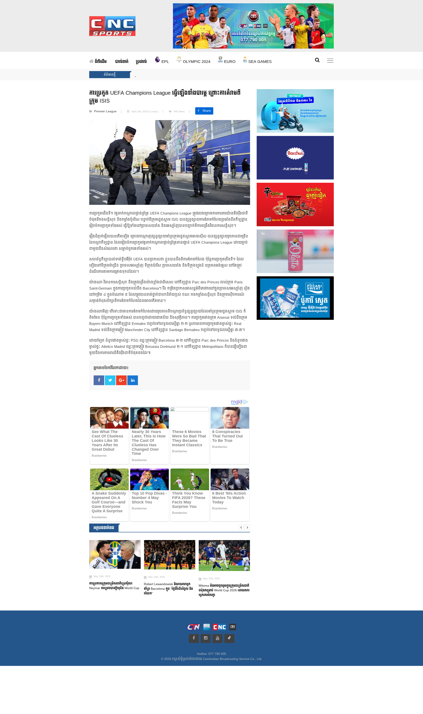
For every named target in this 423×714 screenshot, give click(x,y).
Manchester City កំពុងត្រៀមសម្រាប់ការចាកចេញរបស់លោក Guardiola (180, 74)
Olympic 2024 (196, 61)
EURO (229, 61)
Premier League (105, 111)
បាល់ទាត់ (121, 61)
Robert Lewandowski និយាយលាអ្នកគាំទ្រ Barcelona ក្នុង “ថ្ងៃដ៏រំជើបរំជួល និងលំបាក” (113, 588)
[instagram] (206, 638)
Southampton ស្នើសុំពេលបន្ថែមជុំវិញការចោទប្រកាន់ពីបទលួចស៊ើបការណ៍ (221, 591)
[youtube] (218, 638)
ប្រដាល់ (141, 61)
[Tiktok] (229, 638)
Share (206, 111)
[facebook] (194, 638)
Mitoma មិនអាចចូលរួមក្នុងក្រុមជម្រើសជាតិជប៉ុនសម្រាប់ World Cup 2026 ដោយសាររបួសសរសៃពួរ (169, 590)
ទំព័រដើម (100, 61)
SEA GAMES (259, 61)
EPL (164, 61)
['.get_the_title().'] (115, 554)
